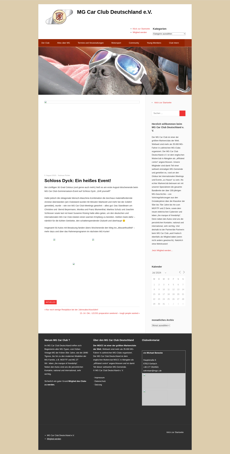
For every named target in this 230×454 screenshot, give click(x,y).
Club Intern (174, 43)
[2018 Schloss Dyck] (72, 250)
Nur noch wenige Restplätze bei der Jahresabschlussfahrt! (72, 310)
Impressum (100, 377)
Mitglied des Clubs (77, 381)
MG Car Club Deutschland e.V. (114, 12)
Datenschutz (100, 381)
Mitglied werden (140, 32)
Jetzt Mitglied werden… (162, 250)
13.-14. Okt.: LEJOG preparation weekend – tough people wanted (109, 313)
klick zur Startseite (163, 102)
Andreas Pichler (64, 175)
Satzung (98, 385)
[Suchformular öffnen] (188, 43)
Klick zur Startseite (141, 29)
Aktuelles (50, 302)
